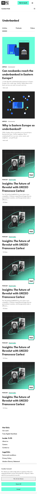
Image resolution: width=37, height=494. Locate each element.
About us (5, 441)
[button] (32, 3)
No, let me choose (18, 479)
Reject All (18, 484)
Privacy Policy (6, 458)
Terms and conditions (9, 455)
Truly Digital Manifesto (9, 434)
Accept (18, 489)
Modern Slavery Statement (11, 461)
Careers (4, 444)
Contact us (5, 448)
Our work (5, 431)
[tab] (4, 28)
